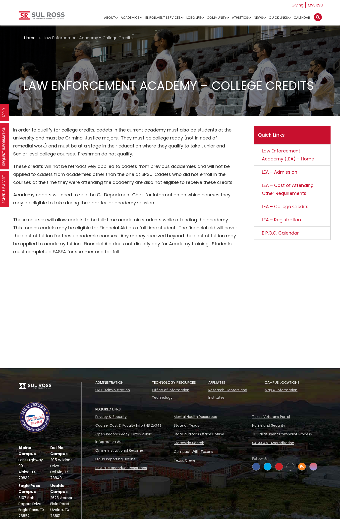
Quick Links (278, 17)
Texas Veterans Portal (271, 416)
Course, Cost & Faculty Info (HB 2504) (128, 425)
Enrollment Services (163, 17)
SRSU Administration (112, 390)
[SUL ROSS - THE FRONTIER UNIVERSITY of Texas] (42, 17)
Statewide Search (189, 442)
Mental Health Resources (195, 416)
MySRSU (315, 5)
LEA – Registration (281, 220)
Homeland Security (268, 425)
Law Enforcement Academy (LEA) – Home (288, 155)
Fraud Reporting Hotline (115, 459)
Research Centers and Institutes (227, 394)
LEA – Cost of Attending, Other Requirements (288, 189)
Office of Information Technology (170, 394)
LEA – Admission (279, 172)
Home (30, 38)
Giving (297, 5)
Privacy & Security (111, 416)
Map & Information (281, 390)
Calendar (302, 17)
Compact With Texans (193, 451)
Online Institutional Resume (119, 450)
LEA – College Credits (285, 206)
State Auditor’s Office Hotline (199, 434)
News (258, 17)
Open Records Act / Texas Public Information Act (123, 438)
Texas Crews (185, 460)
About (109, 17)
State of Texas (186, 425)
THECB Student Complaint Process (282, 434)
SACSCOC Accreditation (273, 442)
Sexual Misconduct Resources (121, 467)
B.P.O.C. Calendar (280, 233)
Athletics (240, 17)
